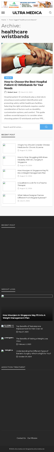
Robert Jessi (12, 92)
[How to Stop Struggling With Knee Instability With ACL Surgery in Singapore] (9, 161)
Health (8, 78)
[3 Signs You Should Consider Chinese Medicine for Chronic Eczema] (9, 148)
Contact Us (21, 438)
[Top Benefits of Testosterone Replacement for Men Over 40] (7, 326)
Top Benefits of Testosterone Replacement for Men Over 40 (29, 327)
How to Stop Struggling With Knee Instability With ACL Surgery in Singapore (32, 159)
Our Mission (32, 438)
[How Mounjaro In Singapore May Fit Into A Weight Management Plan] (9, 174)
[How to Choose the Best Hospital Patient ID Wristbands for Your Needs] (27, 58)
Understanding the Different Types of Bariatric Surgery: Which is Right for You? (33, 352)
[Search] (50, 12)
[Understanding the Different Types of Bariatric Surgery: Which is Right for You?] (7, 351)
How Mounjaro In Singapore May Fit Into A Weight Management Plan (33, 171)
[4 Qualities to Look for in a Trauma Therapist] (9, 186)
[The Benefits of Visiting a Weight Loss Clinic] (7, 338)
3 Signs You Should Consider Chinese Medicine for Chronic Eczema (34, 146)
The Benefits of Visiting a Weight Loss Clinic (32, 339)
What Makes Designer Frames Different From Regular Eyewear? (32, 196)
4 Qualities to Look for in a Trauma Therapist (32, 184)
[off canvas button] (3, 12)
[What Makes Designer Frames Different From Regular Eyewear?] (9, 199)
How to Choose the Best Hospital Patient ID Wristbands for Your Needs (25, 85)
